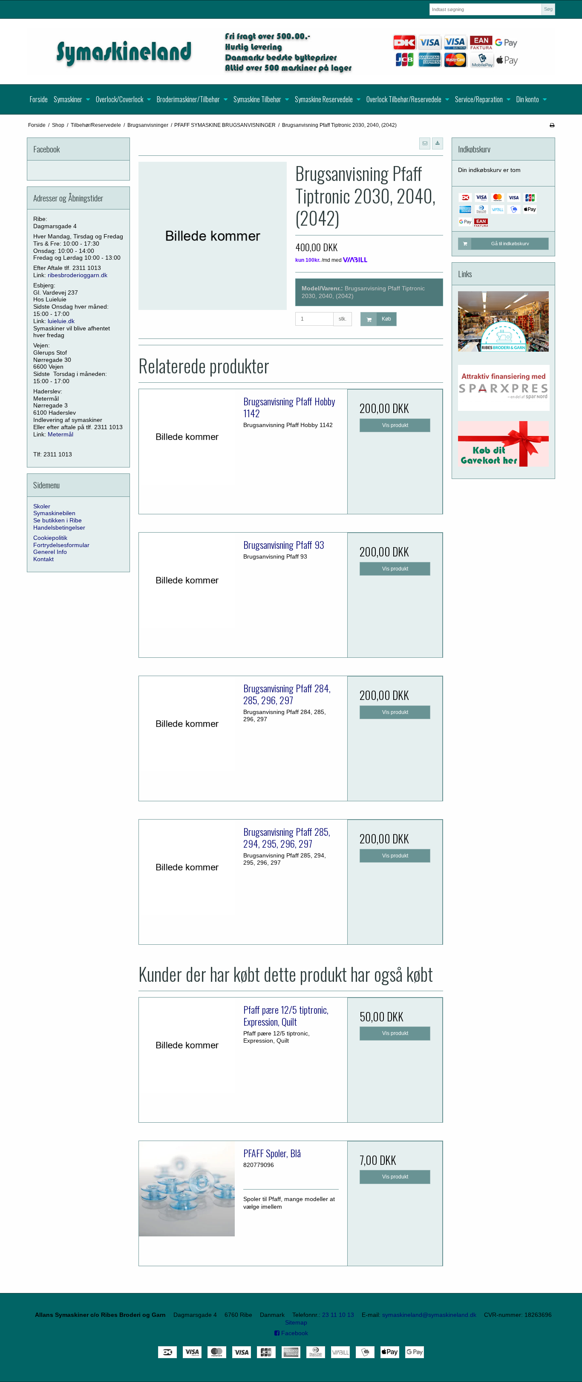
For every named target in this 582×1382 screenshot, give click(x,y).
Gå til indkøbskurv (510, 243)
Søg (548, 8)
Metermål (60, 434)
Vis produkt (395, 425)
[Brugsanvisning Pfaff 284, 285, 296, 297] (186, 723)
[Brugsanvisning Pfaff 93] (186, 580)
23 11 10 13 (338, 1314)
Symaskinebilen (54, 513)
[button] (424, 143)
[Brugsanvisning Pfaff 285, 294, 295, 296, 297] (186, 867)
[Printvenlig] (552, 125)
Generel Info (50, 551)
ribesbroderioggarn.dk (77, 275)
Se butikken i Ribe (57, 520)
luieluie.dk (61, 321)
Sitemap (296, 1322)
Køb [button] (386, 319)
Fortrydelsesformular (61, 545)
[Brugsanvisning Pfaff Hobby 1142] (186, 437)
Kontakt (43, 559)
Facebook (293, 1333)
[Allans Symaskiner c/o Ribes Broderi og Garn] (291, 51)
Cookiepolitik (50, 537)
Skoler (41, 506)
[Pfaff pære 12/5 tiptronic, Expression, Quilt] (186, 1045)
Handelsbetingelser (59, 527)
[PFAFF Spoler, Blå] (186, 1188)
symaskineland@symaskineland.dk (429, 1314)
